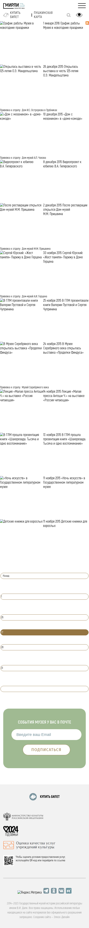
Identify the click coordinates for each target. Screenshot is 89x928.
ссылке (61, 860)
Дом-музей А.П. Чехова (34, 158)
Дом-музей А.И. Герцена (34, 296)
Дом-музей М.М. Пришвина (36, 249)
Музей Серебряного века (35, 387)
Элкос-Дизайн (62, 917)
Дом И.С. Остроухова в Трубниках (39, 110)
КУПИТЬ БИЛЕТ (50, 797)
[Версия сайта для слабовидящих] (79, 15)
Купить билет (15, 15)
